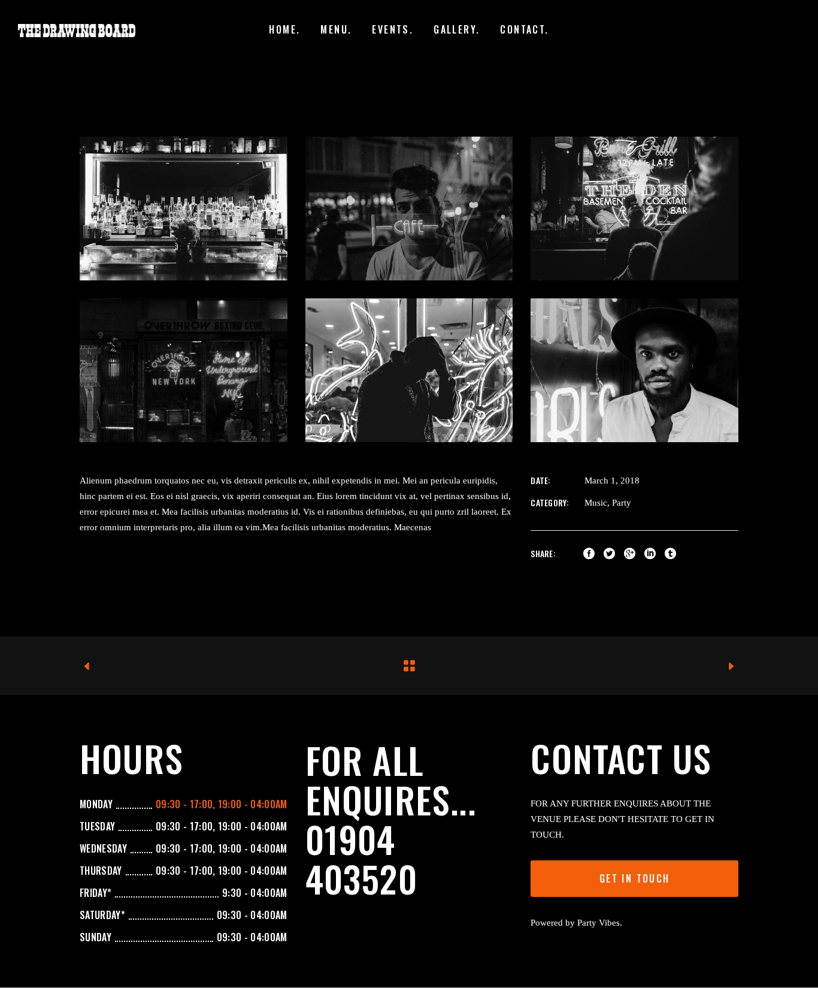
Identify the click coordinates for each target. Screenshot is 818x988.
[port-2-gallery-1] (634, 208)
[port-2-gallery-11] (183, 208)
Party (621, 502)
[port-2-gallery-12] (409, 208)
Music (595, 502)
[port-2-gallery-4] (634, 370)
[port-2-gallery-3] (409, 370)
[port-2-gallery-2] (183, 370)
